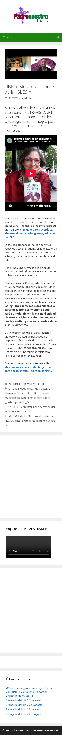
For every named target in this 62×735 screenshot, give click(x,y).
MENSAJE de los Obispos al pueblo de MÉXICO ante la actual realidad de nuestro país (30, 420)
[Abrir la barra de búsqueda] (58, 37)
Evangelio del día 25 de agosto (24, 705)
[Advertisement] (31, 479)
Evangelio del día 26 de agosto (24, 700)
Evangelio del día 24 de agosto (24, 709)
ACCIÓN (13, 384)
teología (24, 402)
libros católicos (43, 393)
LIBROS (41, 384)
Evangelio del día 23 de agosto (24, 714)
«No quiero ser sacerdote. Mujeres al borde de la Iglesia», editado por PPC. (30, 233)
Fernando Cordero (15, 393)
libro (30, 393)
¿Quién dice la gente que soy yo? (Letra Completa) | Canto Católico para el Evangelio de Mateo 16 (29, 691)
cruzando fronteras (38, 388)
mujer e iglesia (13, 397)
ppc (16, 402)
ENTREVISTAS (27, 384)
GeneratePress (51, 730)
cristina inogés (17, 388)
